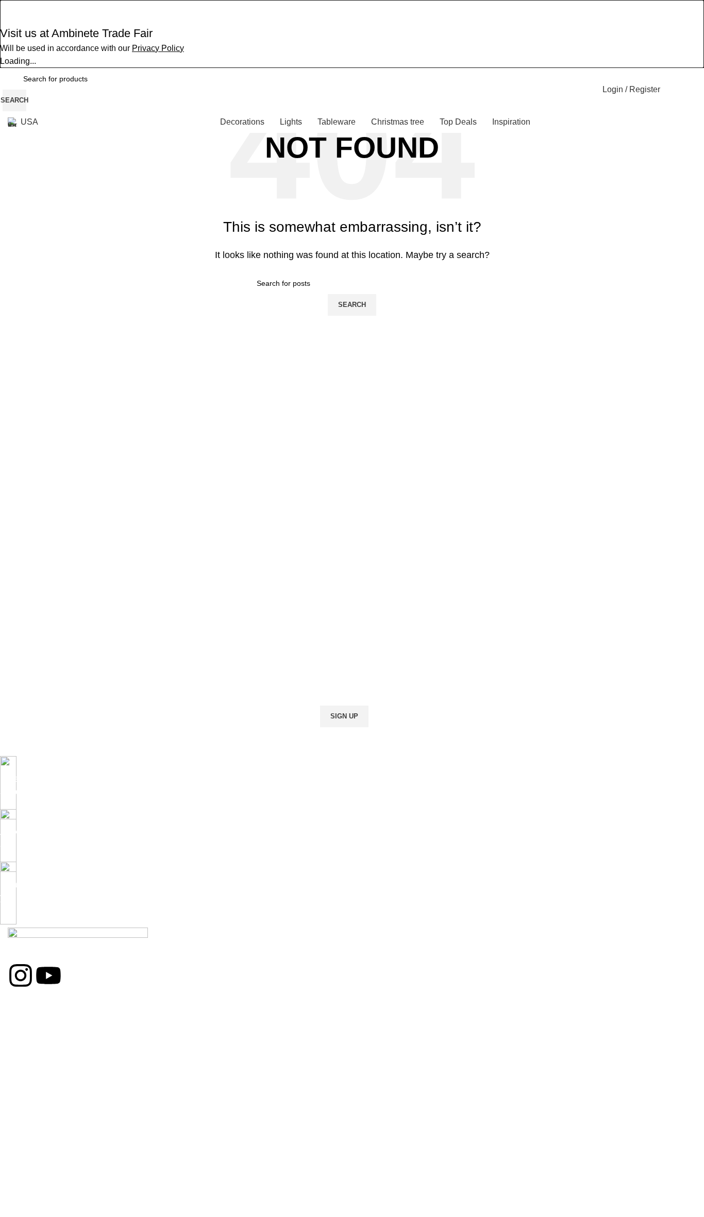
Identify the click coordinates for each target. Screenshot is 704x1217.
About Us (23, 1115)
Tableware (24, 1075)
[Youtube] (48, 975)
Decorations (27, 1040)
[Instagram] (20, 975)
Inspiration (25, 1167)
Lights (17, 1058)
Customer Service (37, 1150)
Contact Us (26, 1132)
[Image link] (78, 937)
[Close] (13, 13)
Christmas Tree (33, 1023)
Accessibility (27, 1207)
